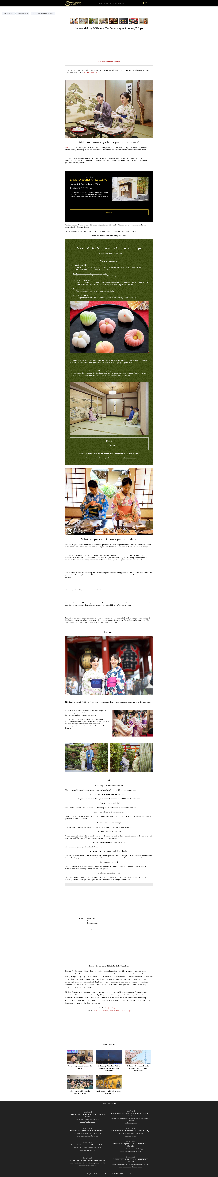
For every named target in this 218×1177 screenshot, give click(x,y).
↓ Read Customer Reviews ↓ (109, 61)
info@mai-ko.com (129, 458)
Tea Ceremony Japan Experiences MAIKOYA (106, 1174)
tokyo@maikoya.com (111, 1008)
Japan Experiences (8, 13)
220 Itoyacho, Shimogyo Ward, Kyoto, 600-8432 (130, 1133)
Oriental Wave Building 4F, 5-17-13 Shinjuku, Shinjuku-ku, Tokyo (87, 1163)
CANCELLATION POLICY (109, 1104)
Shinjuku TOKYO (91, 72)
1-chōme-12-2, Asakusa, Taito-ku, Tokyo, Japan (87, 1148)
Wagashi (68, 147)
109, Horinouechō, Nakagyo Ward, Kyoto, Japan (87, 1133)
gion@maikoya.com (130, 1123)
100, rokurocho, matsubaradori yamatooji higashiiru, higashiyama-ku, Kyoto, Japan (130, 1119)
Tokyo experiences (23, 13)
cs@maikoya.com (130, 1136)
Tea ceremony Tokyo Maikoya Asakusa (42, 13)
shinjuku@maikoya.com (87, 1166)
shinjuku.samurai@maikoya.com (130, 1167)
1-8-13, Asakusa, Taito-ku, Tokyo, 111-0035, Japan (131, 1149)
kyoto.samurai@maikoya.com (87, 1136)
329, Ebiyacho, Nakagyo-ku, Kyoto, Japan (87, 1119)
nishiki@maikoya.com (87, 1122)
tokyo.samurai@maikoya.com (130, 1151)
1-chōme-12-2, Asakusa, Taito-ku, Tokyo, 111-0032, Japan (112, 1011)
